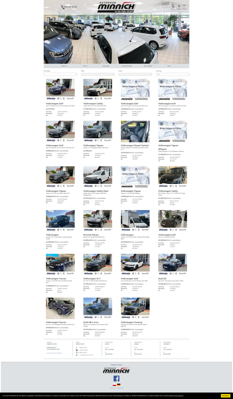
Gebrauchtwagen (127, 66)
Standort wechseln (116, 365)
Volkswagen (52, 234)
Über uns (64, 66)
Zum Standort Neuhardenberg (54, 353)
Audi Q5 (162, 278)
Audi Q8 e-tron (90, 322)
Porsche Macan (90, 234)
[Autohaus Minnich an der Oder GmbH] (116, 12)
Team (169, 66)
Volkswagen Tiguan (93, 145)
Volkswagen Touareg (131, 322)
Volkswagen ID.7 (91, 278)
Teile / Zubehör (148, 66)
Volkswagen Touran (56, 278)
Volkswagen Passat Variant (135, 145)
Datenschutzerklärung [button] (176, 395)
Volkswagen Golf (54, 103)
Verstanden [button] (225, 395)
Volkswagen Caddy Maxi (95, 191)
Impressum (112, 388)
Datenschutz (120, 388)
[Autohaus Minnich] (116, 379)
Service (85, 66)
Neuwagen (106, 66)
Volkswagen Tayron (56, 322)
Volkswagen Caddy (93, 103)
